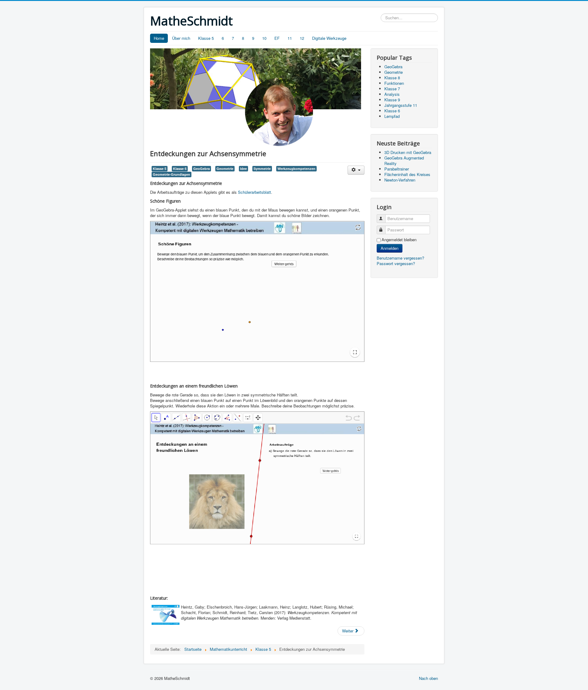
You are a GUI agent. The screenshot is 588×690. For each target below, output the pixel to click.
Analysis (392, 94)
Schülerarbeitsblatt (254, 192)
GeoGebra (201, 168)
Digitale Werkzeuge (329, 38)
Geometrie (225, 168)
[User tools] (356, 170)
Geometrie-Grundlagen (171, 174)
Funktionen (394, 83)
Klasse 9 (392, 100)
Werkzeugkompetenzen (296, 168)
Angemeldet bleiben (399, 239)
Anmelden (389, 248)
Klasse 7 (392, 89)
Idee (243, 168)
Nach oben (428, 678)
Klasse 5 (206, 38)
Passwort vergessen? (396, 263)
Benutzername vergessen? (400, 258)
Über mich (181, 38)
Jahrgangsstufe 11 (400, 105)
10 (264, 38)
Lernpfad (392, 116)
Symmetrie (262, 168)
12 (302, 38)
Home (159, 38)
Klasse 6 (180, 168)
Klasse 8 (392, 78)
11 (290, 38)
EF (277, 38)
